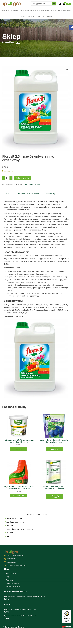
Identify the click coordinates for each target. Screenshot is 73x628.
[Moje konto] (60, 3)
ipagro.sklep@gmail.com (15, 555)
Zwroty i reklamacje (12, 583)
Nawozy (25, 185)
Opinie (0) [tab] (50, 193)
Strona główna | (8, 42)
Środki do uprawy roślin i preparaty (57, 10)
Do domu (31, 16)
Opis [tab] (7, 193)
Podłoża (22, 16)
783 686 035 (11, 559)
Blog (7, 577)
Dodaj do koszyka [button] (18, 495)
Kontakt (49, 16)
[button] (67, 69)
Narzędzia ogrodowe (9, 10)
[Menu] (70, 611)
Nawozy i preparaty (34, 185)
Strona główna (11, 573)
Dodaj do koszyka (22, 178)
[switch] (67, 621)
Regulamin (9, 580)
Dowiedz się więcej (54, 496)
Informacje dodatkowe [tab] (28, 193)
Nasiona (40, 10)
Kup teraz (18, 449)
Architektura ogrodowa (27, 10)
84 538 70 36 (11, 562)
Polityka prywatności (13, 586)
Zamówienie (41, 16)
